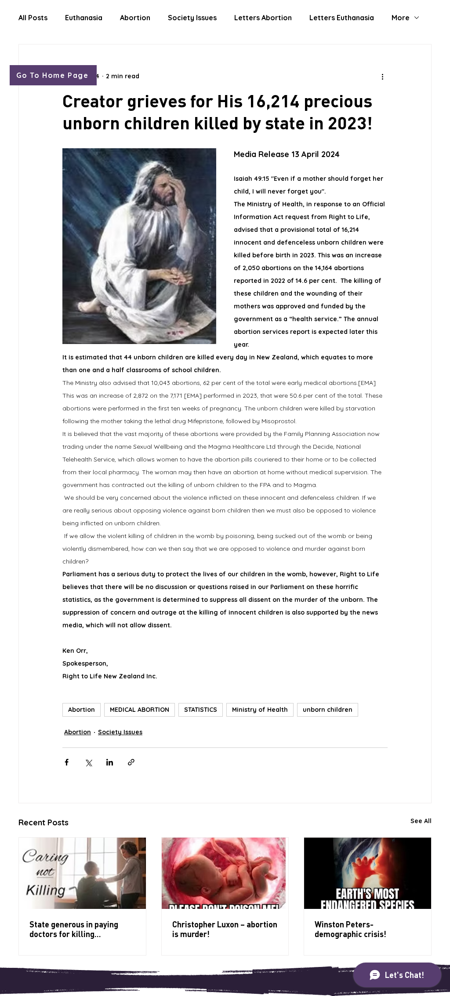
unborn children (327, 710)
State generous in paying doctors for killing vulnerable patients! (73, 929)
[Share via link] (131, 762)
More (401, 17)
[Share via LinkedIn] (109, 762)
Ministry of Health (260, 710)
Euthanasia (83, 17)
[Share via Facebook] (66, 762)
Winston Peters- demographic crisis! (350, 929)
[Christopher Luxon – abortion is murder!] (225, 873)
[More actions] (382, 76)
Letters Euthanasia (341, 17)
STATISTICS (200, 710)
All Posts (32, 17)
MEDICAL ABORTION (139, 710)
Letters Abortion (263, 17)
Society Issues (192, 17)
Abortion (135, 17)
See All (421, 821)
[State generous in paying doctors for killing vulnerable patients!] (82, 873)
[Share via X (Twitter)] (88, 762)
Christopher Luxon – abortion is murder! (224, 929)
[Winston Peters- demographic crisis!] (367, 873)
